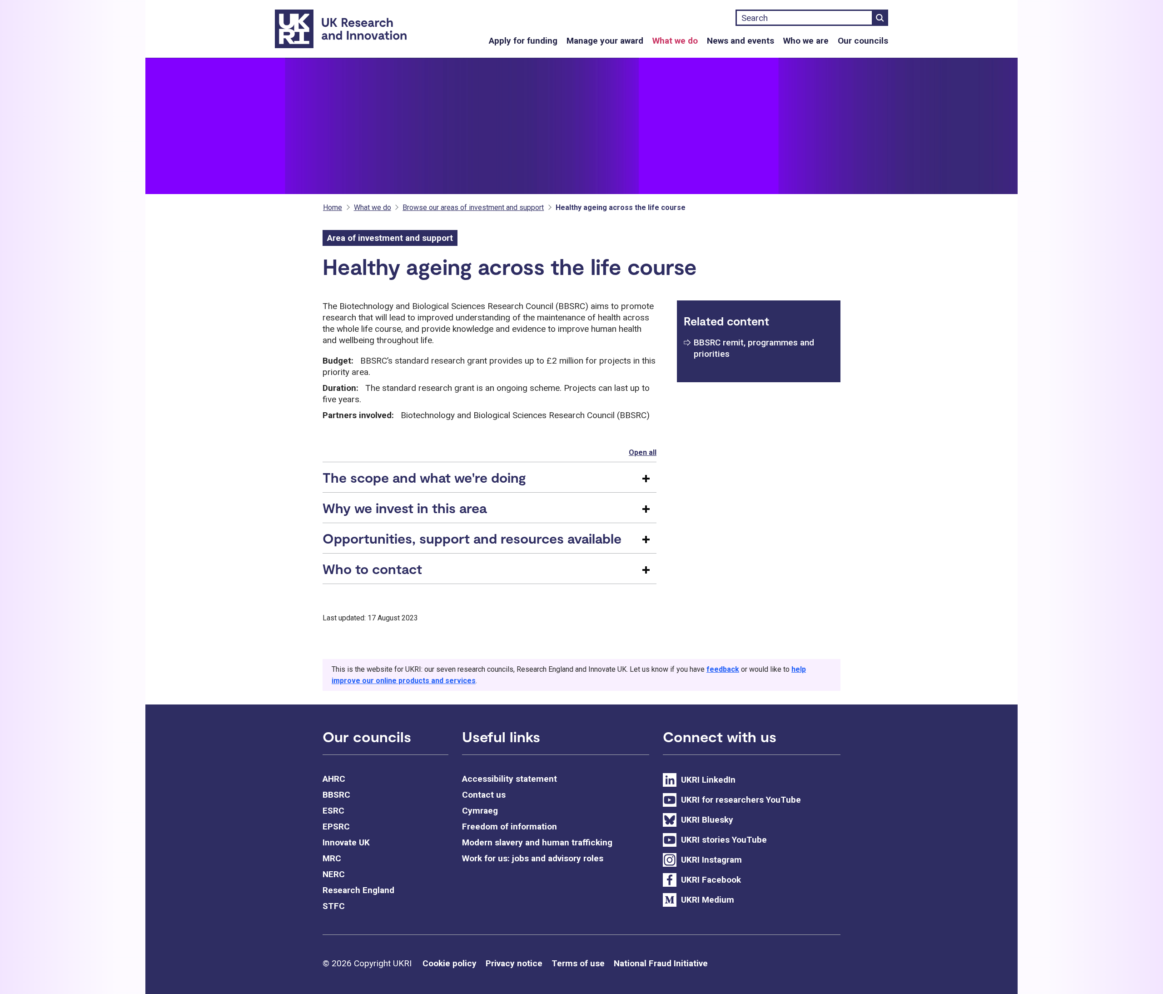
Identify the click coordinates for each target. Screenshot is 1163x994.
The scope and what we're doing (424, 477)
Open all (642, 452)
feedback (722, 669)
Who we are (806, 40)
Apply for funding (523, 40)
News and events (740, 40)
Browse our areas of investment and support (473, 207)
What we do (675, 40)
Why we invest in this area (405, 507)
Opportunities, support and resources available (472, 538)
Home (332, 207)
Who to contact (372, 568)
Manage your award (605, 40)
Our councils (863, 40)
